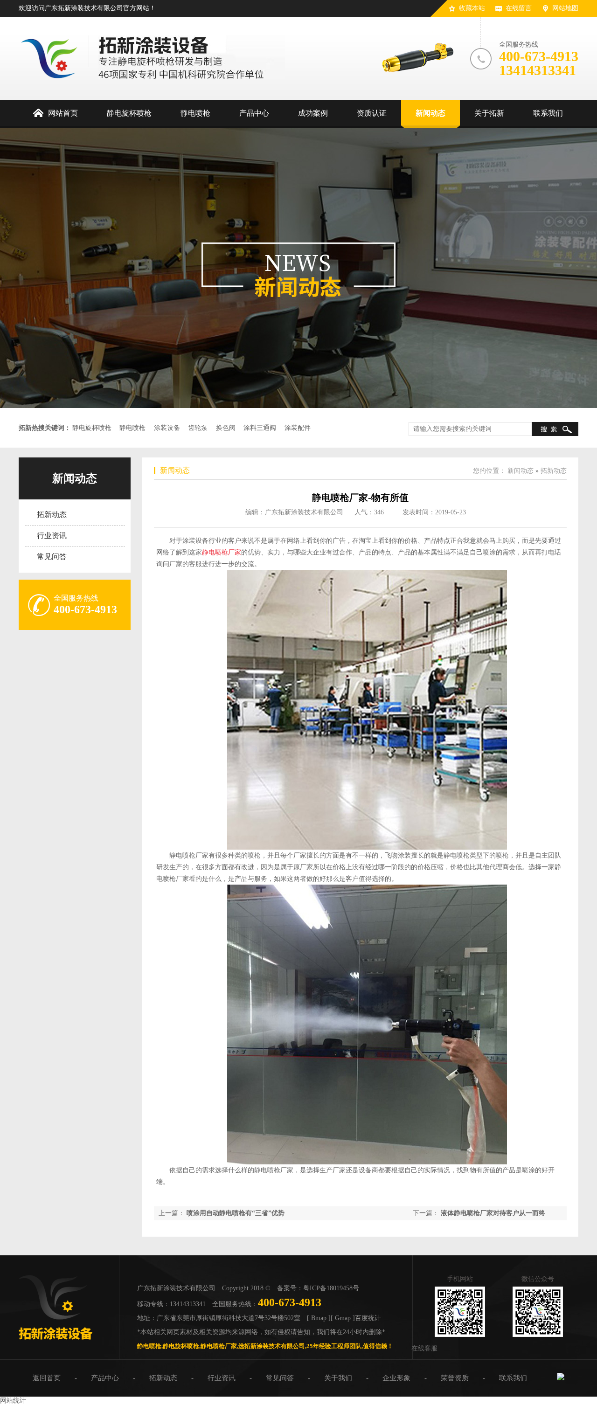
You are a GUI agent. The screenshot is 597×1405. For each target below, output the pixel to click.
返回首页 (47, 1378)
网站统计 (13, 1400)
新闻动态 (74, 478)
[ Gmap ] (343, 1318)
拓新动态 (52, 515)
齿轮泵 (198, 427)
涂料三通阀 (259, 427)
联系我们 (513, 1378)
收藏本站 (472, 8)
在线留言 (519, 8)
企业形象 (396, 1378)
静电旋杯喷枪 (91, 427)
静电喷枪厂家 (221, 552)
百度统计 (368, 1318)
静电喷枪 (132, 427)
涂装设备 (167, 427)
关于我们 (338, 1378)
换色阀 (226, 427)
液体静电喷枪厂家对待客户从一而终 (493, 1213)
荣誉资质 (455, 1378)
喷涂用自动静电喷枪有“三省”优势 (236, 1213)
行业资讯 (52, 536)
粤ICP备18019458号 (331, 1288)
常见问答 (52, 557)
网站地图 (565, 8)
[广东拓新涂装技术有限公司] (55, 1343)
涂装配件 (298, 427)
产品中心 (105, 1378)
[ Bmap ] (319, 1318)
